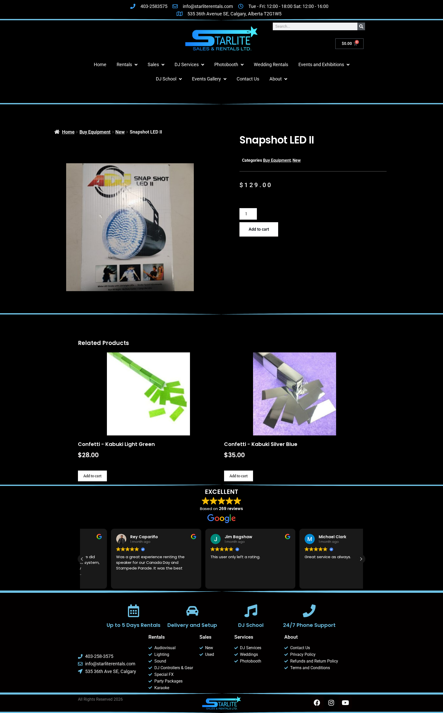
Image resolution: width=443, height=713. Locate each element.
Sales (153, 64)
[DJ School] (250, 610)
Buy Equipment (94, 132)
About (275, 79)
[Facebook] (317, 702)
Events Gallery (206, 79)
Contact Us (248, 79)
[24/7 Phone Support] (309, 610)
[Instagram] (331, 702)
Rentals (124, 64)
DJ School (166, 79)
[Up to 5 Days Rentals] (133, 610)
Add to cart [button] (92, 476)
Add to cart (259, 229)
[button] (361, 559)
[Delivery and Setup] (192, 610)
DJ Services (187, 64)
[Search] (361, 26)
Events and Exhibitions (321, 64)
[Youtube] (345, 702)
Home (100, 64)
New (120, 132)
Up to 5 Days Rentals (133, 625)
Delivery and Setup (192, 625)
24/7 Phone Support (309, 625)
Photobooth (226, 64)
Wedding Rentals (271, 64)
